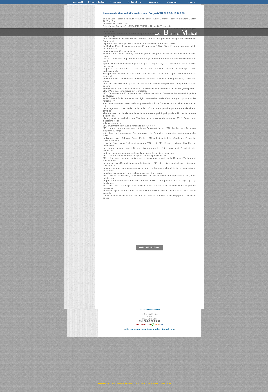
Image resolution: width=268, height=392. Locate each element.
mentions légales (151, 329)
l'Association (96, 2)
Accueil (78, 2)
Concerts (116, 2)
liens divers (168, 329)
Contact (172, 2)
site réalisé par (133, 329)
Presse (153, 2)
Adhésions (134, 2)
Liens (191, 2)
